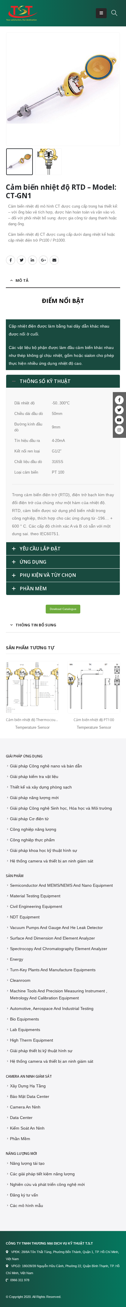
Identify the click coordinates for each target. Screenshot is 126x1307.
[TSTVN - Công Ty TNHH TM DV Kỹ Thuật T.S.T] (22, 13)
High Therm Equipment (31, 1040)
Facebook (10, 260)
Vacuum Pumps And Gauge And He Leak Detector (56, 927)
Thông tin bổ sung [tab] (36, 625)
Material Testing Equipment (35, 896)
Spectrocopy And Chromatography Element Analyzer (58, 948)
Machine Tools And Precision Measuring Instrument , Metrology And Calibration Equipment (58, 994)
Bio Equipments (24, 1019)
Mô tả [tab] (22, 280)
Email (54, 260)
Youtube (119, 420)
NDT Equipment (25, 917)
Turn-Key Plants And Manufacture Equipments (53, 969)
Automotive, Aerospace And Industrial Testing (51, 1008)
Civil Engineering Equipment (36, 906)
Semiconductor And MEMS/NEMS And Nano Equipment (61, 885)
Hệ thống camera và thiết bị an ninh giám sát (51, 1061)
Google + (43, 260)
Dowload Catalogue (63, 609)
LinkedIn (32, 260)
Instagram (119, 430)
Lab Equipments (25, 1029)
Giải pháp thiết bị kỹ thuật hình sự (41, 1050)
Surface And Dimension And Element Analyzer (52, 938)
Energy (16, 959)
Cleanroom (20, 980)
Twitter (21, 260)
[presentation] (7, 89)
